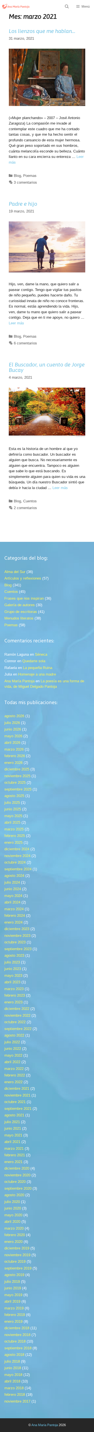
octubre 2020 (15, 1182)
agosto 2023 (14, 955)
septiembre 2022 (17, 1029)
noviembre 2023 (17, 936)
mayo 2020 (13, 1215)
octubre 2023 (15, 942)
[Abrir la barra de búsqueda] (66, 7)
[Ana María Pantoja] (16, 7)
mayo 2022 (13, 1055)
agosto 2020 (14, 1195)
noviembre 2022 (17, 1015)
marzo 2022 (14, 1069)
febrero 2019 (14, 1315)
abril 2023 (12, 982)
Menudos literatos (18, 618)
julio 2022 (12, 1042)
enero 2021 (13, 1162)
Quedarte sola (33, 661)
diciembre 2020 (16, 1168)
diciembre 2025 (16, 769)
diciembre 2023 (16, 929)
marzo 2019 (14, 1308)
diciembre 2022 (16, 1009)
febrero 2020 (14, 1235)
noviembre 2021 (17, 1095)
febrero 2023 (14, 995)
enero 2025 (13, 842)
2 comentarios (25, 508)
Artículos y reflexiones (22, 578)
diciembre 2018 (16, 1328)
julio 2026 (12, 723)
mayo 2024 (13, 896)
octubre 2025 (15, 782)
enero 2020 (13, 1242)
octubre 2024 (15, 862)
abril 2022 (12, 1062)
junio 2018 (12, 1368)
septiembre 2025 (17, 789)
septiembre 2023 (17, 949)
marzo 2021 (14, 1148)
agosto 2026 (14, 716)
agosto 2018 (14, 1355)
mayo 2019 (13, 1295)
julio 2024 (12, 882)
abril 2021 (12, 1142)
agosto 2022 (14, 1035)
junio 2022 (12, 1049)
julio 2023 (12, 962)
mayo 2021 (13, 1135)
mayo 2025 (13, 816)
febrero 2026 (14, 756)
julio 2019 (12, 1282)
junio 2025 (12, 809)
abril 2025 (12, 822)
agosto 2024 (14, 876)
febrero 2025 (14, 836)
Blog (17, 176)
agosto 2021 (14, 1115)
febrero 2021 (14, 1155)
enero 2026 (13, 763)
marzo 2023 (14, 989)
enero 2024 (13, 922)
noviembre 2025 (17, 776)
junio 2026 (12, 729)
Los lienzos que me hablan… (42, 31)
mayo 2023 (13, 975)
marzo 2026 (14, 749)
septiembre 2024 (17, 869)
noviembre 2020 (17, 1175)
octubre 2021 (15, 1102)
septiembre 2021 (17, 1109)
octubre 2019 (15, 1261)
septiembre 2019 (17, 1268)
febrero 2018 (14, 1395)
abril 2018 (12, 1381)
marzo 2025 (14, 829)
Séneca (41, 654)
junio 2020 (12, 1208)
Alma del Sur (14, 572)
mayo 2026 (13, 736)
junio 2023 (12, 969)
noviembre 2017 (17, 1401)
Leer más (16, 323)
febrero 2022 (14, 1075)
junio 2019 (12, 1288)
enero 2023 (13, 1002)
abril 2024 (12, 902)
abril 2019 (12, 1301)
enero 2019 (13, 1321)
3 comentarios (25, 182)
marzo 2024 (14, 909)
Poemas (30, 176)
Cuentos (30, 501)
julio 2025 (12, 803)
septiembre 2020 (17, 1188)
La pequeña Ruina (37, 668)
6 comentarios (25, 343)
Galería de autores (19, 605)
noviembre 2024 (17, 856)
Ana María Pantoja (19, 681)
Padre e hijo (23, 204)
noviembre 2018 (17, 1335)
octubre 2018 (15, 1341)
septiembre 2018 (17, 1348)
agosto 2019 (14, 1275)
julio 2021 (12, 1122)
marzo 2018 (14, 1388)
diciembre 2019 (16, 1248)
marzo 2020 (14, 1228)
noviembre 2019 (17, 1255)
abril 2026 (12, 743)
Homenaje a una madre (37, 674)
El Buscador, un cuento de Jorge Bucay (47, 367)
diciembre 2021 (16, 1088)
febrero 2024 (14, 916)
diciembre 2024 (16, 849)
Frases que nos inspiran (24, 598)
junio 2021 (12, 1128)
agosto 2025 (14, 796)
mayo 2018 (13, 1375)
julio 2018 (12, 1361)
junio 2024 (12, 889)
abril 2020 (12, 1222)
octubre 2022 (15, 1022)
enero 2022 (13, 1082)
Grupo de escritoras (20, 612)
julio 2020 (12, 1202)
